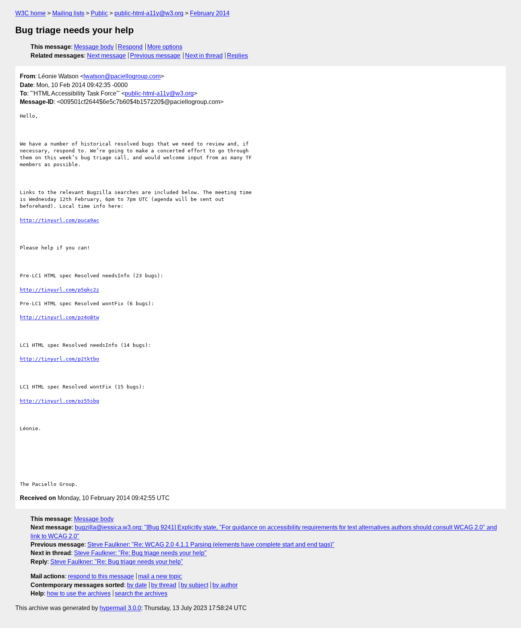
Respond (130, 47)
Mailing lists (68, 13)
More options (164, 47)
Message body (94, 47)
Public (99, 13)
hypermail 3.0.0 (120, 608)
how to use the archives (79, 593)
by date (137, 585)
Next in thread (204, 55)
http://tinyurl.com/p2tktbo (59, 359)
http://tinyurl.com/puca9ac (59, 220)
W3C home (30, 13)
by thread (163, 585)
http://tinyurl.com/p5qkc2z (59, 290)
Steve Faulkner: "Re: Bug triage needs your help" (140, 553)
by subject (194, 585)
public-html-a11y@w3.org (148, 13)
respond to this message (101, 576)
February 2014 (210, 13)
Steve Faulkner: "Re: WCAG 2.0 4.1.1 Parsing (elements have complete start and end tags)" (210, 544)
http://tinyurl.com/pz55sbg (59, 401)
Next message (106, 55)
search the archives (141, 593)
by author (225, 585)
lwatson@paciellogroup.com (122, 76)
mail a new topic (160, 576)
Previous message (155, 55)
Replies (237, 55)
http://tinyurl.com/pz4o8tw (59, 317)
